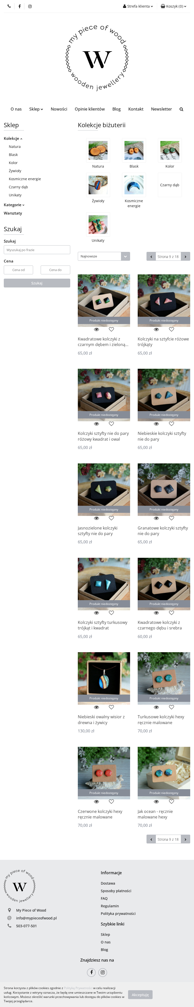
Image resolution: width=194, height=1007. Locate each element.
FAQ (104, 898)
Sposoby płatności (116, 890)
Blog (116, 109)
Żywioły (15, 170)
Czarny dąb (18, 186)
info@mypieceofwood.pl (36, 918)
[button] (111, 873)
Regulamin (110, 906)
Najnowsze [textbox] (89, 256)
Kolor (13, 162)
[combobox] (104, 256)
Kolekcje (12, 138)
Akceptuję (140, 994)
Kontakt (135, 109)
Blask (13, 154)
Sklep (105, 934)
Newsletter (161, 109)
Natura (15, 146)
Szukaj (36, 283)
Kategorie (13, 204)
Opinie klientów (90, 109)
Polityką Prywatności (78, 988)
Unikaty (15, 195)
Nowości (59, 109)
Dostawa (108, 883)
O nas (16, 109)
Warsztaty (13, 213)
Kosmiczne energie (25, 178)
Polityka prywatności (118, 913)
